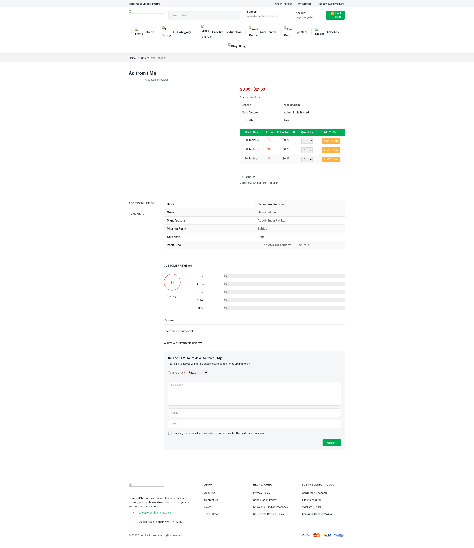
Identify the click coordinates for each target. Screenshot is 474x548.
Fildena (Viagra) (311, 500)
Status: (244, 97)
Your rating (176, 372)
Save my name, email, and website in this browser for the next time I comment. (220, 433)
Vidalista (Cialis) (311, 507)
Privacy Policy (261, 492)
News (207, 507)
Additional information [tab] (147, 203)
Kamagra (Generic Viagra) (317, 514)
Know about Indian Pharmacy (270, 507)
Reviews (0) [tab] (137, 213)
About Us (209, 492)
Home (150, 32)
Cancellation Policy (264, 500)
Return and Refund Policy (268, 514)
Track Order (211, 514)
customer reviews (156, 79)
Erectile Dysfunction (227, 32)
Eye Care (301, 32)
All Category (181, 32)
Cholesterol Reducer (153, 58)
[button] (145, 4)
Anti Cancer (268, 32)
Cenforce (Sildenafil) (314, 492)
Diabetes (332, 32)
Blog (242, 46)
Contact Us (211, 500)
